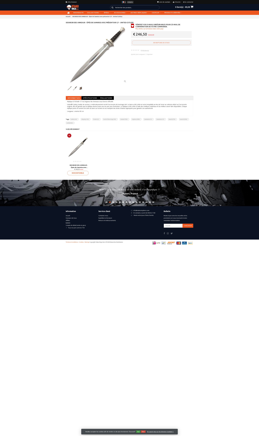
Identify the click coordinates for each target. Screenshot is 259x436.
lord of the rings (109, 119)
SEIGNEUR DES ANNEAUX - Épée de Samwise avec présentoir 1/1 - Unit (79, 166)
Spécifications (90, 98)
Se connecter (189, 2)
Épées (106, 12)
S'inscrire (177, 2)
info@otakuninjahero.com (141, 210)
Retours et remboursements (107, 220)
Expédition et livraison (105, 218)
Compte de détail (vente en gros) (76, 225)
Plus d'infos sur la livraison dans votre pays (149, 29)
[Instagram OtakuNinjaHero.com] (169, 234)
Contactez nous (103, 215)
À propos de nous (71, 218)
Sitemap (87, 242)
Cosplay (155, 12)
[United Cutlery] (188, 27)
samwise (148, 119)
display (85, 119)
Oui (138, 431)
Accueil (68, 215)
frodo (96, 119)
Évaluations (106, 98)
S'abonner (188, 226)
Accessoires (120, 12)
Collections (93, 12)
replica (135, 119)
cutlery (74, 119)
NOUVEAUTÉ (78, 12)
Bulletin (68, 223)
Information (73, 98)
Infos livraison (72, 2)
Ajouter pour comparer (138, 54)
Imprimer (150, 54)
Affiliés (68, 220)
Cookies (81, 242)
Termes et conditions (72, 242)
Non (143, 431)
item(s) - (182, 7)
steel (172, 119)
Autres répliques (139, 12)
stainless (160, 119)
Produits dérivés (172, 12)
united (69, 123)
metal (124, 119)
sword (183, 119)
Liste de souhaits (164, 2)
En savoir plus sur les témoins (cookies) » (160, 431)
